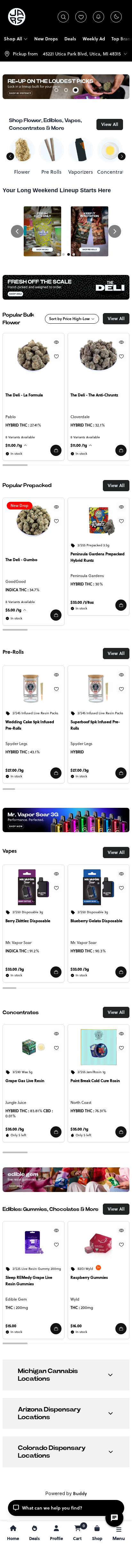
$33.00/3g (14, 969)
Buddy (80, 1493)
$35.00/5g (14, 1129)
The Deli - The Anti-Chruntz (94, 395)
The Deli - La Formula (24, 395)
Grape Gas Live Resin (24, 1080)
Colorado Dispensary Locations (52, 1452)
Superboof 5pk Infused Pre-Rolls (95, 725)
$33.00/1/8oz (82, 602)
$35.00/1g (79, 1129)
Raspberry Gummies (89, 1277)
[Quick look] (56, 342)
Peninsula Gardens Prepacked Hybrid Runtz (97, 557)
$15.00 (10, 1325)
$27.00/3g (14, 770)
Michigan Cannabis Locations (48, 1375)
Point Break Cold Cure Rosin (95, 1080)
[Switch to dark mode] (116, 16)
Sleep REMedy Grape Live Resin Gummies (28, 1281)
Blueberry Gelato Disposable (96, 920)
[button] (56, 450)
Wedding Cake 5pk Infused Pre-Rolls (29, 725)
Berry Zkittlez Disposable (27, 920)
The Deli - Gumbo (21, 559)
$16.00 (76, 1325)
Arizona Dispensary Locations (49, 1413)
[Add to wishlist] (56, 356)
